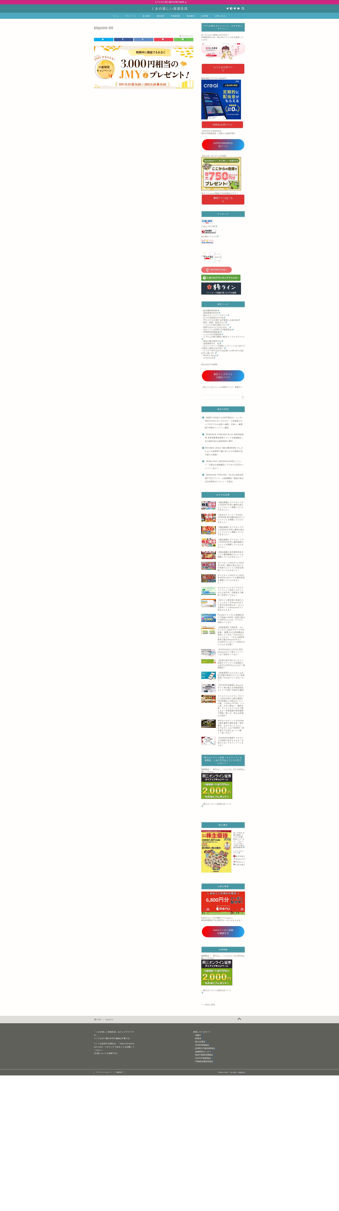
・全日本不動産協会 (202, 1058)
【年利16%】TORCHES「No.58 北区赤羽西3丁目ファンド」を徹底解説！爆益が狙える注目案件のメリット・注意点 (224, 478)
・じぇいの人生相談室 (211, 334)
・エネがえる (207, 358)
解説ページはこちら (223, 199)
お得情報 (204, 16)
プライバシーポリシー (104, 1072)
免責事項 (119, 1072)
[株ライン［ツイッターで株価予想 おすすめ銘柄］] (223, 289)
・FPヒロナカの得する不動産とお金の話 (219, 320)
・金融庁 (197, 1035)
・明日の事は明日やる (211, 341)
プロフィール (130, 16)
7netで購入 (240, 865)
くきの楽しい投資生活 (169, 8)
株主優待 (146, 16)
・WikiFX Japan (208, 355)
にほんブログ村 (208, 226)
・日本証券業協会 (201, 1045)
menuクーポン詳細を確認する (223, 931)
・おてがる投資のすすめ (212, 318)
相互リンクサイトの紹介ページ (223, 376)
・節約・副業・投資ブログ (213, 322)
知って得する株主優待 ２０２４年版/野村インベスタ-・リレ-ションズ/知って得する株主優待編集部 (238, 840)
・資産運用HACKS (209, 313)
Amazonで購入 (242, 859)
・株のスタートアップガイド (214, 315)
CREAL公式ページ (222, 124)
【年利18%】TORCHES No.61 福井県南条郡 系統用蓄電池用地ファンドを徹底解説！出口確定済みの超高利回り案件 (224, 437)
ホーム (116, 16)
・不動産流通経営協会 (203, 1061)
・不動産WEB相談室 (210, 332)
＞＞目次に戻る (208, 1005)
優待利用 (160, 16)
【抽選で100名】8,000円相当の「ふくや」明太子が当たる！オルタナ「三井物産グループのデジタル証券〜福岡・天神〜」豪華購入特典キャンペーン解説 (224, 423)
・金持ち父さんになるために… (215, 327)
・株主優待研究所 (209, 311)
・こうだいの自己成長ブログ (214, 325)
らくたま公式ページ (223, 69)
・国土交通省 (199, 1042)
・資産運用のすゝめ (210, 344)
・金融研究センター (202, 1052)
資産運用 (190, 16)
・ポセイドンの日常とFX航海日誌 (216, 330)
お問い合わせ (220, 16)
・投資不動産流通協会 (203, 1055)
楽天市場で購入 (242, 856)
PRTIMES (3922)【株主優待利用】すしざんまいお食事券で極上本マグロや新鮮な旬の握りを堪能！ (224, 451)
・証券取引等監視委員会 (204, 1048)
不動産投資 (175, 16)
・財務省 (197, 1038)
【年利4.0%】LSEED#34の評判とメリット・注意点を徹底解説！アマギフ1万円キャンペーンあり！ (224, 464)
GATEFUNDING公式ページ (223, 144)
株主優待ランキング (209, 236)
